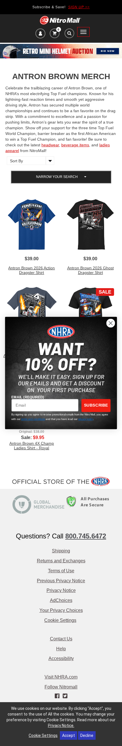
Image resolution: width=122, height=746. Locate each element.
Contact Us (61, 638)
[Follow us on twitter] (65, 696)
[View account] (40, 34)
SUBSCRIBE (96, 405)
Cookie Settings (60, 620)
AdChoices (61, 600)
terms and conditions (33, 419)
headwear (50, 145)
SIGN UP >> (79, 7)
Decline (86, 735)
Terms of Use (61, 570)
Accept (68, 735)
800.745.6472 (85, 536)
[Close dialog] (110, 323)
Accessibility (61, 658)
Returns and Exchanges (61, 560)
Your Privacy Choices (61, 610)
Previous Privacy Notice (61, 580)
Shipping (61, 550)
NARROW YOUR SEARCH (57, 177)
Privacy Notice (61, 590)
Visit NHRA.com (61, 677)
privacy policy (85, 419)
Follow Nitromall (61, 686)
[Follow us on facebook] (58, 696)
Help (61, 648)
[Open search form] (69, 35)
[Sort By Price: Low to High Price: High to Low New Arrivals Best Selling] (29, 160)
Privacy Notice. (61, 725)
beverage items (75, 145)
